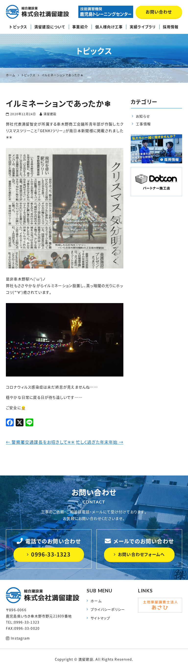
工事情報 (143, 123)
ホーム (96, 600)
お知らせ (143, 116)
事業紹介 (80, 26)
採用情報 (171, 26)
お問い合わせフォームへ (141, 554)
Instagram (20, 638)
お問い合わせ (159, 12)
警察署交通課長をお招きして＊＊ (40, 442)
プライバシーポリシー (108, 609)
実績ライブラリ (143, 26)
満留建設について (49, 26)
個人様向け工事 (109, 26)
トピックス (18, 26)
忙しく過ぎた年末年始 (99, 442)
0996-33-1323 (50, 554)
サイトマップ (100, 617)
